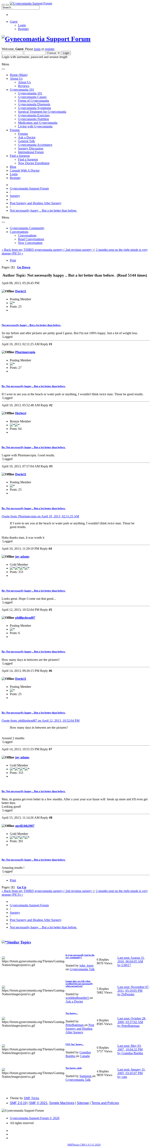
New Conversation (30, 243)
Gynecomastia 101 (30, 93)
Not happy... (72, 1013)
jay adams (22, 556)
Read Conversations (31, 239)
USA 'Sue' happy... (75, 1044)
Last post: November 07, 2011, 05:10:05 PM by (133, 990)
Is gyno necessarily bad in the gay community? (80, 956)
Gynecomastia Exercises (34, 115)
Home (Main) (18, 75)
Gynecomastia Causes (32, 97)
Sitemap (83, 1103)
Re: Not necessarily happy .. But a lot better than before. (34, 386)
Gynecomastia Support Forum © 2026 (34, 1118)
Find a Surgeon (28, 159)
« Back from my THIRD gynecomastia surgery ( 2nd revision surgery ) (48, 249)
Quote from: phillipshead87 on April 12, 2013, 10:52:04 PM (40, 720)
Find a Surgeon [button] (20, 155)
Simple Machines (61, 1103)
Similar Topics (19, 942)
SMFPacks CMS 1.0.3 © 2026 (84, 1144)
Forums (23, 133)
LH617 (126, 965)
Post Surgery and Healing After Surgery (80, 1028)
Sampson (85, 1076)
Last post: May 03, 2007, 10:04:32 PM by (130, 1049)
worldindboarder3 (78, 997)
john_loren (86, 965)
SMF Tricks (31, 1098)
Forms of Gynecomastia (33, 100)
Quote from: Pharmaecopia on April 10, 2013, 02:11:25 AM (40, 516)
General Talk (26, 141)
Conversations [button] (19, 231)
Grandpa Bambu (132, 1053)
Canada (85, 1056)
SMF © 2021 (38, 1103)
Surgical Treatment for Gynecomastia (42, 111)
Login (22, 25)
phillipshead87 (25, 617)
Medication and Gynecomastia (37, 122)
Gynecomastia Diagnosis (34, 104)
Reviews (23, 86)
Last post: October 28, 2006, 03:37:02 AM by (131, 1022)
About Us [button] (16, 78)
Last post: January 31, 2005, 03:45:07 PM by (131, 1073)
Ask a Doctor (26, 137)
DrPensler (127, 994)
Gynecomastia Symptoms (34, 108)
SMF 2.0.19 (18, 1103)
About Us (24, 82)
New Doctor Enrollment (33, 163)
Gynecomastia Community (27, 228)
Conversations (27, 235)
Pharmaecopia (25, 352)
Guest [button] (13, 21)
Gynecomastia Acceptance (35, 144)
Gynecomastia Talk (82, 969)
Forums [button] (15, 130)
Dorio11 (20, 291)
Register (23, 29)
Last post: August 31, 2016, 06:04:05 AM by (131, 961)
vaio (124, 1077)
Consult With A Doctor (25, 170)
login (37, 49)
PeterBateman (75, 1025)
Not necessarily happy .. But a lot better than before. (31, 325)
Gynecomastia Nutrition (33, 119)
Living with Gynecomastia (35, 126)
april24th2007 (24, 825)
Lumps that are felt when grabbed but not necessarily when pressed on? (79, 983)
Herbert (20, 413)
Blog (13, 167)
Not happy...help (74, 1068)
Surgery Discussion (30, 148)
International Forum (31, 152)
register (49, 49)
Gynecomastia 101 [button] (22, 89)
